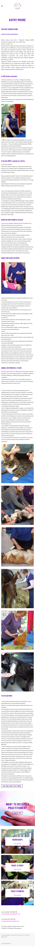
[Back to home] (17, 6)
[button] (2, 6)
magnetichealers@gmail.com (11, 921)
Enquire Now (17, 813)
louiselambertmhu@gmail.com (11, 914)
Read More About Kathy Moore (12, 786)
